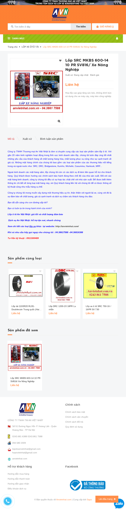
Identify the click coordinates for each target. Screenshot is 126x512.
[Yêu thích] (60, 61)
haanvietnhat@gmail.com (24, 452)
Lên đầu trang (106, 499)
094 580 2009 (19, 443)
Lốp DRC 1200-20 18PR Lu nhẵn (62, 308)
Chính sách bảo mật (75, 412)
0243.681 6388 (19, 436)
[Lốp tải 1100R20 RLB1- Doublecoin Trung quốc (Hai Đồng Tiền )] (25, 285)
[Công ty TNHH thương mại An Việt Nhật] (30, 409)
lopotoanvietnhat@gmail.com (26, 449)
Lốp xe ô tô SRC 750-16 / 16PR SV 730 (98, 308)
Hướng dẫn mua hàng (18, 474)
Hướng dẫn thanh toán (19, 479)
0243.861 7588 (35, 436)
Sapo (89, 499)
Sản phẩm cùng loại (25, 258)
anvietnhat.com (19, 458)
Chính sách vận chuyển (76, 417)
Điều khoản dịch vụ (17, 488)
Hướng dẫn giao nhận (18, 483)
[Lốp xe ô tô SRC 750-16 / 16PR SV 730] (100, 285)
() (107, 26)
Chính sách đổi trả (74, 422)
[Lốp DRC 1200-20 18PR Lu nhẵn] (63, 285)
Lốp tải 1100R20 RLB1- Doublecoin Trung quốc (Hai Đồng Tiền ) (25, 308)
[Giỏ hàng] (97, 26)
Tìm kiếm (81, 26)
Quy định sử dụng (74, 426)
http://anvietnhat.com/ (67, 226)
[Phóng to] (59, 121)
